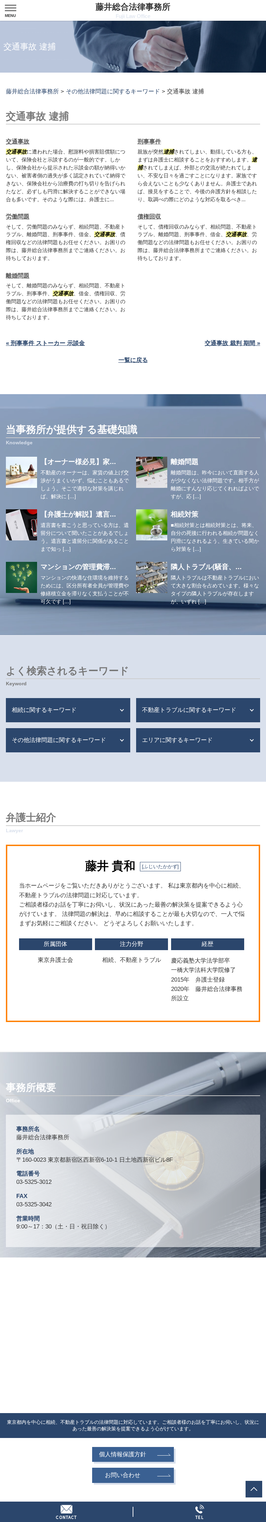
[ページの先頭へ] (254, 1489)
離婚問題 (17, 275)
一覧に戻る (133, 360)
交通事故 (17, 141)
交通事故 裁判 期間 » (232, 343)
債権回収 (149, 216)
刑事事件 (149, 141)
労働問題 (17, 216)
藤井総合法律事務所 (133, 10)
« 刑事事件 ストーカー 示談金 (45, 343)
